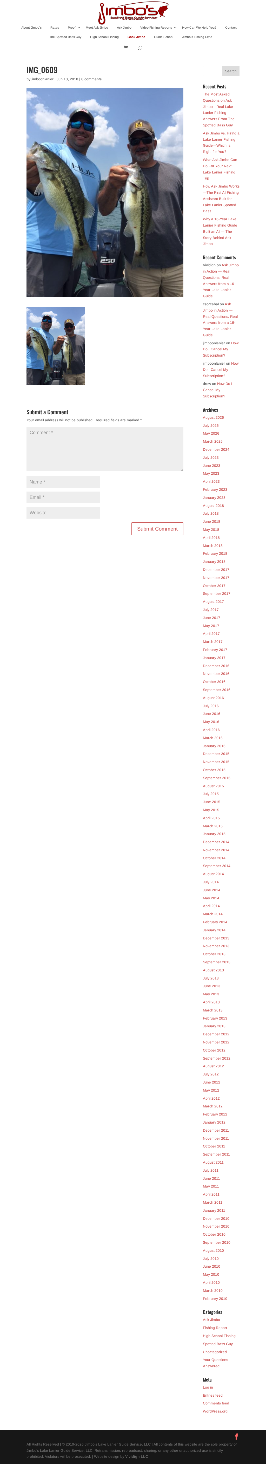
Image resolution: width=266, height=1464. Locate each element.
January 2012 (214, 1122)
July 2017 (211, 610)
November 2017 (216, 578)
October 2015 (214, 770)
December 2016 (216, 666)
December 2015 (216, 754)
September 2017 (216, 593)
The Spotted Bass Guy (65, 37)
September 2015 (216, 778)
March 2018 (213, 546)
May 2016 (211, 722)
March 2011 (212, 1202)
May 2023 (211, 473)
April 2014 (211, 906)
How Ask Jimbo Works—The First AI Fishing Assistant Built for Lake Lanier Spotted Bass (221, 198)
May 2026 (211, 433)
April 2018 (211, 538)
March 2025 (213, 441)
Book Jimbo (136, 37)
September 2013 (216, 962)
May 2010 (211, 1274)
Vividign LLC (136, 1456)
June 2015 (211, 802)
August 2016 (213, 698)
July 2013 (211, 978)
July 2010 (211, 1258)
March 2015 (213, 826)
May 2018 (211, 529)
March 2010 (213, 1290)
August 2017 (213, 601)
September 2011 (216, 1154)
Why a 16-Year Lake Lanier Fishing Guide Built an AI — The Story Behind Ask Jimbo (220, 231)
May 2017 (211, 626)
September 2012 (216, 1058)
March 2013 (213, 1010)
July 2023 (211, 457)
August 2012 (213, 1066)
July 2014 (211, 882)
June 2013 (211, 986)
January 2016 (214, 746)
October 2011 (214, 1146)
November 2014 (216, 850)
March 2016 (213, 738)
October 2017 (214, 586)
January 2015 (214, 834)
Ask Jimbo (124, 27)
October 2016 (214, 682)
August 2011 (213, 1162)
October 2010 (214, 1234)
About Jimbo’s (31, 27)
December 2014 (216, 842)
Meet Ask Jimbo (97, 27)
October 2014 (214, 858)
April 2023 (211, 481)
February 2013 (215, 1018)
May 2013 (211, 994)
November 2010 (216, 1226)
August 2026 (213, 417)
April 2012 (211, 1098)
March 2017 (213, 642)
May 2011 (211, 1186)
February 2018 (215, 553)
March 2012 (213, 1106)
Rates (54, 27)
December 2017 (216, 569)
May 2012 (211, 1090)
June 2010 (211, 1266)
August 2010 (213, 1250)
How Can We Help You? (199, 27)
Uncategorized (215, 1352)
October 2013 (214, 954)
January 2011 (214, 1210)
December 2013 (216, 938)
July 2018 (211, 513)
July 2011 (210, 1170)
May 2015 (211, 810)
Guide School (163, 37)
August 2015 (213, 786)
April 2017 (211, 633)
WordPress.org (215, 1411)
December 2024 (216, 449)
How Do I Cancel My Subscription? (220, 349)
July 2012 (211, 1074)
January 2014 (214, 930)
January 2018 (214, 561)
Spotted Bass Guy (218, 1344)
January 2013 (214, 1026)
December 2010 (216, 1218)
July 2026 (211, 425)
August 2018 (213, 506)
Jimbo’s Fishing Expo (197, 37)
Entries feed (213, 1395)
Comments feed (216, 1403)
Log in (208, 1387)
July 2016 (211, 706)
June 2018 (211, 521)
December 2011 (216, 1130)
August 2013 (213, 970)
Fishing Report (215, 1328)
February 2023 (215, 489)
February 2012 (215, 1114)
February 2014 (215, 922)
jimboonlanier (42, 79)
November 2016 (216, 674)
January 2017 (214, 658)
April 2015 (211, 818)
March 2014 (213, 914)
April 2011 (211, 1194)
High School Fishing (104, 37)
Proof (72, 27)
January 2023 (214, 497)
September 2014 (216, 866)
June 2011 (211, 1178)
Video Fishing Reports (156, 27)
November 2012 (216, 1042)
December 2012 (216, 1034)
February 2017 (215, 650)
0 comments (91, 79)
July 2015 (211, 794)
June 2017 (211, 618)
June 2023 (211, 465)
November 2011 (216, 1138)
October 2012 (214, 1050)
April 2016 (211, 730)
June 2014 (211, 890)
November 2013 (216, 946)
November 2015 (216, 762)
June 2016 (211, 714)
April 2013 (211, 1002)
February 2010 (215, 1299)
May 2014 (211, 898)
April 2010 (211, 1282)
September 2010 (216, 1242)
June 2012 (211, 1082)
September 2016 (216, 690)
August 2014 (213, 874)
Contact (231, 27)
